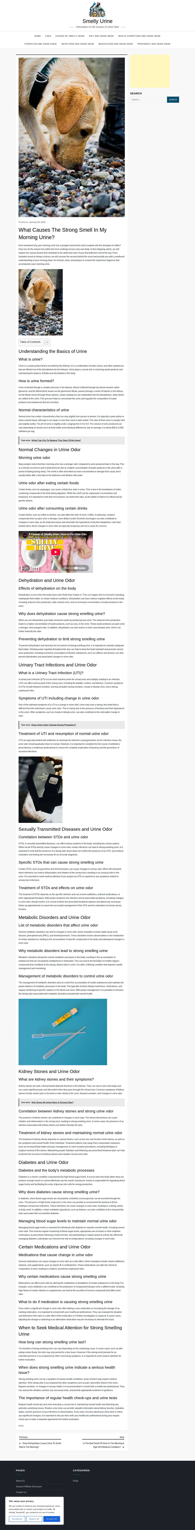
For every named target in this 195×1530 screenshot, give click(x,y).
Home (37, 36)
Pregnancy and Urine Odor (154, 44)
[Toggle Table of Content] (45, 342)
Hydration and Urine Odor (41, 44)
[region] (34, 1511)
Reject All (34, 1519)
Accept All (51, 1519)
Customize (17, 1519)
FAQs (48, 36)
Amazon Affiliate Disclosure (29, 1486)
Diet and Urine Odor (101, 36)
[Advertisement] (150, 71)
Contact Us (21, 1492)
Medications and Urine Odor (116, 44)
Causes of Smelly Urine (70, 36)
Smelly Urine (97, 21)
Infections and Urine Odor (77, 44)
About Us (20, 1481)
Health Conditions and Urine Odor (139, 36)
